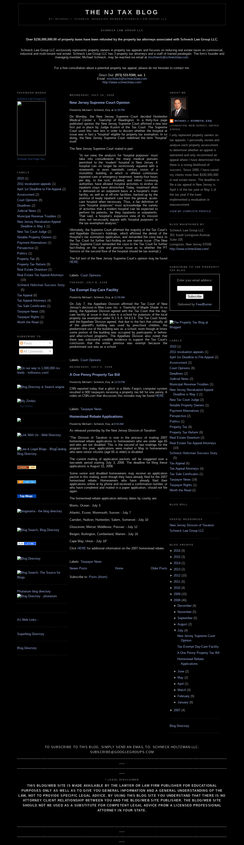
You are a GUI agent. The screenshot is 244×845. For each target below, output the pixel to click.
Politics (22, 253)
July (180, 630)
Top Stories (26, 406)
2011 (177, 581)
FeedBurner (204, 304)
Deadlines (24, 205)
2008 (177, 600)
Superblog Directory (30, 634)
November (185, 612)
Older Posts (159, 568)
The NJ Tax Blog (122, 12)
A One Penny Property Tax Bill (95, 375)
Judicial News (26, 211)
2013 (177, 569)
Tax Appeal (24, 295)
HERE (74, 262)
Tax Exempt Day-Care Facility (94, 290)
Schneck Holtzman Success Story (41, 285)
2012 (177, 575)
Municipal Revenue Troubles (36, 216)
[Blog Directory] (29, 558)
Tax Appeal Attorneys (31, 300)
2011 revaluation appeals (34, 184)
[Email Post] (70, 268)
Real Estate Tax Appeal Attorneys (40, 275)
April (181, 684)
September (185, 618)
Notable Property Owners (34, 237)
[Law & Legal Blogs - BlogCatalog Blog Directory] (42, 454)
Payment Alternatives (32, 242)
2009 (177, 594)
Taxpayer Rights (28, 317)
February (184, 696)
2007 (177, 710)
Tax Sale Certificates (31, 306)
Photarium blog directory (34, 591)
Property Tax (26, 259)
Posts (27, 343)
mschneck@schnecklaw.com (168, 57)
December (185, 605)
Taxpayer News (27, 311)
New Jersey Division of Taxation (192, 525)
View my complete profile (190, 211)
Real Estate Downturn (32, 269)
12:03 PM (119, 382)
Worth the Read (28, 322)
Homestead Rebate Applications (96, 416)
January (183, 702)
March (182, 690)
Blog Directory (27, 648)
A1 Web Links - (27, 619)
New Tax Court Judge (32, 232)
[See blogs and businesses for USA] (26, 468)
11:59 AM (119, 297)
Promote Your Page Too (31, 159)
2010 (20, 178)
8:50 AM (118, 423)
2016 (177, 550)
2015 (177, 557)
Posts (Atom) (98, 577)
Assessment (26, 194)
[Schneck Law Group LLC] (31, 154)
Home (119, 568)
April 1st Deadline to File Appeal (39, 189)
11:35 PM (119, 110)
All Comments (33, 351)
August (182, 624)
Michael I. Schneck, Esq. (193, 120)
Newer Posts (78, 568)
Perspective (25, 248)
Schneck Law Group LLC (31, 98)
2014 (177, 563)
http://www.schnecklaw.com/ (122, 82)
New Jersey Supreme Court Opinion (100, 102)
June (181, 671)
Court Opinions (27, 200)
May (180, 677)
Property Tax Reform (31, 264)
